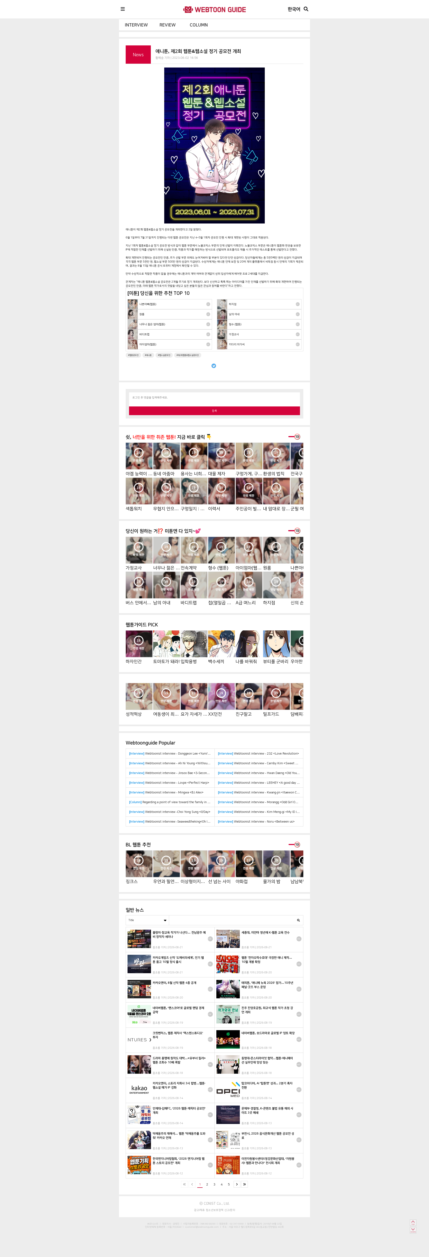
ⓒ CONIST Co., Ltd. (214, 1203)
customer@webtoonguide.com (202, 1227)
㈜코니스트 (152, 1223)
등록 (214, 410)
